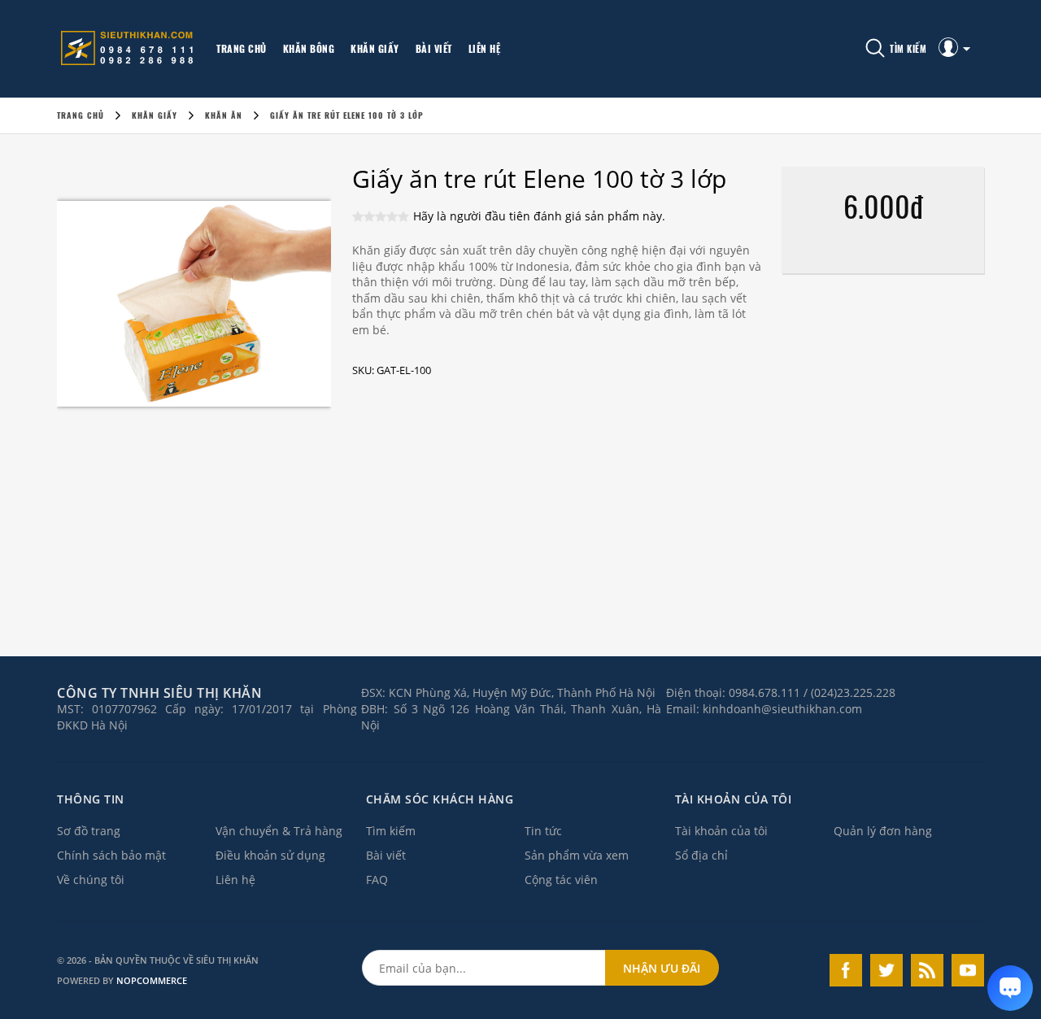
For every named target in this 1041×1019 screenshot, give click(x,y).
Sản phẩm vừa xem (577, 855)
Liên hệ (484, 48)
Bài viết (434, 48)
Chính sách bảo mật (111, 855)
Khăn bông (309, 48)
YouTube (968, 970)
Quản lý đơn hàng (883, 830)
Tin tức (543, 830)
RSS (927, 970)
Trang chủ (241, 48)
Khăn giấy (375, 48)
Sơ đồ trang (88, 830)
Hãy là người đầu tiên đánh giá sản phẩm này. (539, 216)
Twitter (886, 970)
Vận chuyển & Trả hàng (279, 830)
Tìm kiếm (391, 830)
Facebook (846, 970)
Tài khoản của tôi (721, 830)
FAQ (377, 879)
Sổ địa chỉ (701, 855)
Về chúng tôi (90, 879)
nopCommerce (151, 980)
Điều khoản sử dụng (270, 855)
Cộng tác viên (561, 879)
